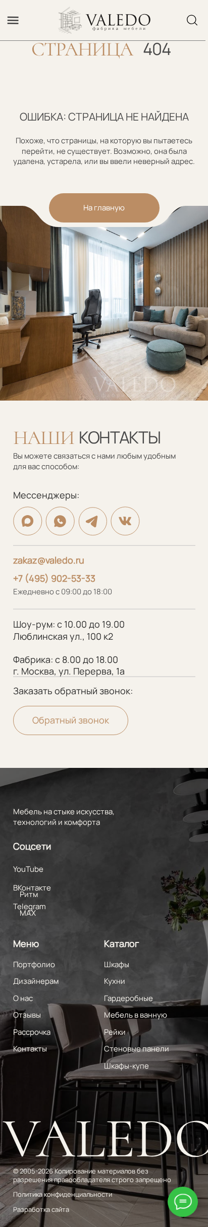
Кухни (114, 981)
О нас (23, 998)
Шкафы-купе (126, 1066)
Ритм (29, 894)
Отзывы (27, 1015)
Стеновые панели (136, 1048)
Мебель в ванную (135, 1015)
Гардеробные (128, 998)
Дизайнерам (36, 981)
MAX (28, 913)
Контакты (30, 1048)
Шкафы (116, 964)
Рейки (115, 1032)
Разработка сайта (41, 1209)
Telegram (29, 906)
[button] (70, 720)
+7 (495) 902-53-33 (54, 578)
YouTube (28, 869)
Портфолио (34, 964)
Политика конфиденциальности (62, 1194)
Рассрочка (31, 1032)
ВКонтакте (32, 887)
